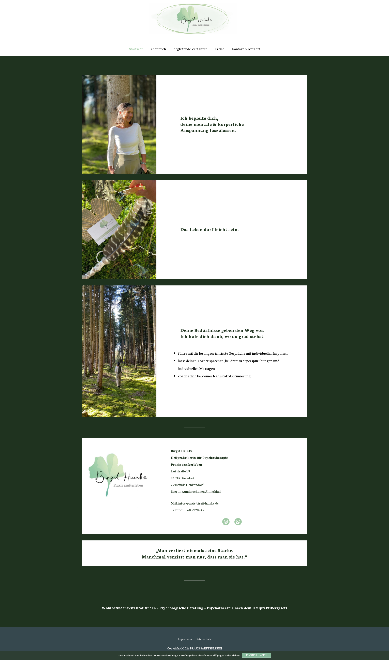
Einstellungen (256, 655)
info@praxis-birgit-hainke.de (198, 503)
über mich (158, 48)
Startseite (136, 48)
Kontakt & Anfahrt (246, 48)
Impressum (185, 639)
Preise (219, 48)
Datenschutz (203, 639)
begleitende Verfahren (190, 48)
